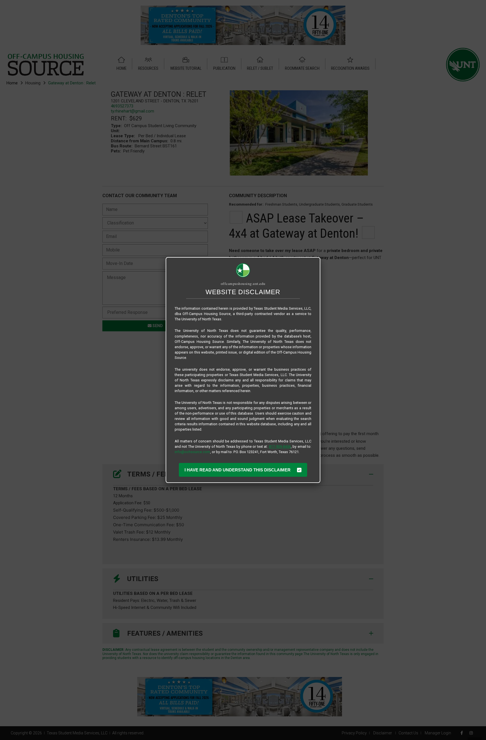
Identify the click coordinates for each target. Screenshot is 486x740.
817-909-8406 (280, 446)
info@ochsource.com (192, 452)
